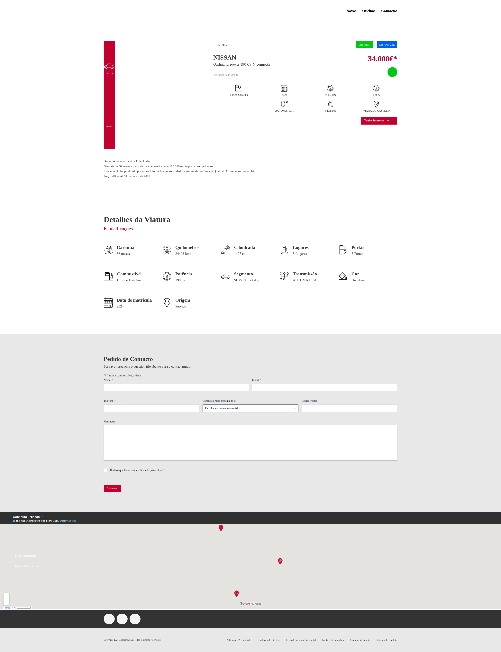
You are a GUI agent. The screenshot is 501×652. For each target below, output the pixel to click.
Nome (108, 380)
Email (256, 380)
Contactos (389, 11)
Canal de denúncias (360, 639)
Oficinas (368, 11)
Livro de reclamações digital (301, 639)
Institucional (25, 555)
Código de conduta (387, 639)
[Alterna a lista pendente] (387, 120)
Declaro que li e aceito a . (137, 470)
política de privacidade (150, 470)
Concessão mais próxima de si (219, 400)
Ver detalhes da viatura (225, 74)
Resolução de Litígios (268, 639)
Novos (351, 11)
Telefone (110, 400)
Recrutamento (27, 566)
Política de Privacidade (238, 639)
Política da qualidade (333, 639)
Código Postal (309, 400)
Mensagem (109, 421)
